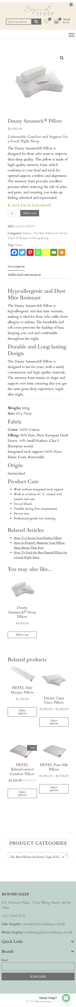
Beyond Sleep (42, 1001)
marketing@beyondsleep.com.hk (49, 932)
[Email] (53, 252)
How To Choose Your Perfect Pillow (38, 538)
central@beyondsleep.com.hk (43, 924)
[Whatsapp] (38, 252)
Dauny (27, 233)
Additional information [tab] (24, 275)
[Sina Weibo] (45, 252)
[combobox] (38, 855)
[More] (61, 252)
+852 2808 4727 (14, 916)
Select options (22, 711)
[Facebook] (14, 252)
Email (5, 960)
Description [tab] (16, 266)
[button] (61, 58)
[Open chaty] (66, 998)
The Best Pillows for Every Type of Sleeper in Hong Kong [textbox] (39, 857)
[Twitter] (22, 252)
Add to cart (29, 213)
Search (36, 22)
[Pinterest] (30, 252)
